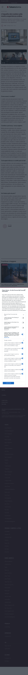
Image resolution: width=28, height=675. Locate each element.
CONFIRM (8, 383)
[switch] (23, 318)
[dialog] (14, 337)
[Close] (25, 290)
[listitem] (14, 315)
